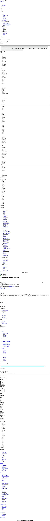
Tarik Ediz (4, 216)
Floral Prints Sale (5, 226)
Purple (3, 189)
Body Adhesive (4, 514)
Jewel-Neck (4, 149)
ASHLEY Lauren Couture (6, 231)
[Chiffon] (1, 400)
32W (46, 48)
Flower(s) (4, 117)
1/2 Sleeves (4, 166)
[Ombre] (1, 394)
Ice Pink (4, 191)
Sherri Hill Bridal (5, 246)
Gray (3, 202)
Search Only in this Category (4, 41)
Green (3, 425)
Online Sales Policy (2, 287)
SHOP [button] (3, 331)
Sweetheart (4, 156)
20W (23, 48)
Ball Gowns (4, 70)
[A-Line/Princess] (2, 410)
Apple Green (4, 182)
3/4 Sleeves (4, 167)
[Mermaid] (2, 411)
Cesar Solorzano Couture (6, 233)
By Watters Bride (5, 255)
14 (28, 47)
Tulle (3, 133)
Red (3, 196)
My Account (3, 4)
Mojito (3, 181)
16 (31, 47)
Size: (1, 282)
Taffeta (3, 132)
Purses (4, 262)
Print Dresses (4, 77)
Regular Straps (4, 174)
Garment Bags (3, 513)
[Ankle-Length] (2, 403)
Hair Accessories (4, 510)
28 (2, 48)
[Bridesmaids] (3, 379)
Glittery (4, 106)
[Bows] (2, 397)
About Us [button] (3, 348)
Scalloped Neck (5, 153)
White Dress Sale (4, 470)
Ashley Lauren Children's (6, 239)
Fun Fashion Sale (5, 225)
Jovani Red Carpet (5, 234)
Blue (3, 187)
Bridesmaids (4, 57)
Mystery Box (5, 221)
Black (3, 201)
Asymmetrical (4, 137)
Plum (3, 195)
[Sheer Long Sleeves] (2, 415)
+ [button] (2, 209)
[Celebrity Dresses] (2, 386)
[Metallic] (1, 393)
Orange (4, 439)
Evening (4, 60)
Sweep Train (4, 142)
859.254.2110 (2, 307)
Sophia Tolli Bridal (5, 247)
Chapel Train (4, 138)
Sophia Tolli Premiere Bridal (6, 248)
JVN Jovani (3, 455)
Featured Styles (4, 452)
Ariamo (4, 254)
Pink (3, 192)
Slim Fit (4, 163)
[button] (3, 14)
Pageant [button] (3, 228)
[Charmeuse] (1, 399)
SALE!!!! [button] (1, 463)
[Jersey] (1, 401)
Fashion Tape (5, 267)
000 (3, 47)
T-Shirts (3, 508)
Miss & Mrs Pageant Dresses (5, 476)
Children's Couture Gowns (6, 238)
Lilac (3, 432)
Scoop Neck (4, 154)
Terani (2, 460)
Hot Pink (4, 193)
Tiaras (4, 263)
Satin (3, 130)
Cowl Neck (4, 147)
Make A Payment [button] (2, 517)
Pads (4, 268)
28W (38, 48)
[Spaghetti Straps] (2, 418)
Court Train (4, 139)
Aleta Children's (5, 241)
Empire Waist (4, 161)
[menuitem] (26, 4)
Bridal (3, 56)
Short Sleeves (4, 169)
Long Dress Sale (5, 224)
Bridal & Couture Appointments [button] (6, 341)
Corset (3, 89)
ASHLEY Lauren (5, 215)
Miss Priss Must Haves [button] (5, 264)
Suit (3, 81)
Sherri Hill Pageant (5, 230)
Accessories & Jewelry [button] (5, 257)
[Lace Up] (2, 390)
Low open (4, 100)
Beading (4, 113)
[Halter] (2, 407)
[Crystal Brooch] (2, 398)
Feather (3, 116)
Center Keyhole (5, 88)
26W (34, 48)
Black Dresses (3, 317)
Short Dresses (4, 79)
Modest (3, 75)
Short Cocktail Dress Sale (6, 223)
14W (12, 48)
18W (20, 48)
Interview (4, 235)
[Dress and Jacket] (2, 383)
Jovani (4, 212)
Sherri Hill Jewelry (5, 259)
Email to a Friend (2, 288)
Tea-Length (4, 143)
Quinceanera (4, 65)
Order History (3, 321)
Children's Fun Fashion (6, 242)
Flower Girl (4, 61)
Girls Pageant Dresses (5, 62)
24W (31, 48)
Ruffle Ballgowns (4, 315)
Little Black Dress (5, 73)
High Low (4, 90)
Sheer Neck (4, 155)
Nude (3, 199)
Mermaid (4, 162)
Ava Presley (4, 218)
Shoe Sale (4, 227)
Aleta (4, 214)
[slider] (44, 366)
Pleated (3, 92)
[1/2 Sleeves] (2, 413)
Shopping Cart (3, 5)
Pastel (3, 109)
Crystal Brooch (4, 115)
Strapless (4, 176)
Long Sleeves (4, 168)
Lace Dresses (4, 72)
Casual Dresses (4, 58)
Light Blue (4, 428)
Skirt (3, 80)
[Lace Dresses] (2, 384)
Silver (3, 203)
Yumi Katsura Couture (6, 252)
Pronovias (4, 250)
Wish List (3, 322)
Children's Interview (5, 243)
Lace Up (4, 99)
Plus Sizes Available (5, 93)
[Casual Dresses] (3, 380)
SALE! (3, 466)
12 (25, 47)
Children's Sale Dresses (5, 468)
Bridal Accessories (5, 260)
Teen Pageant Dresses (6, 232)
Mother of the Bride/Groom (6, 63)
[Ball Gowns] (2, 382)
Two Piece (4, 83)
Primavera (3, 457)
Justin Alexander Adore (6, 251)
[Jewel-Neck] (2, 408)
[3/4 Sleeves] (2, 414)
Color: (1, 283)
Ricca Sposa (4, 253)
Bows (3, 114)
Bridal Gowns (5, 245)
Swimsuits (4, 236)
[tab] (26, 214)
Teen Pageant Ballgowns (5, 310)
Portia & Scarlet (5, 213)
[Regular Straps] (2, 417)
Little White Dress (5, 74)
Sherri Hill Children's (6, 240)
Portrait (3, 152)
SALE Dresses (4, 311)
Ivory (3, 198)
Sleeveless (4, 170)
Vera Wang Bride (5, 249)
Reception (3, 502)
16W (16, 48)
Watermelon (4, 194)
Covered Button (5, 98)
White (3, 446)
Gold (3, 200)
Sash (3, 120)
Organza (4, 129)
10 (22, 47)
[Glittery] (1, 392)
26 (47, 47)
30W (42, 48)
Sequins (4, 121)
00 (6, 47)
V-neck (3, 157)
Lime (3, 183)
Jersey (3, 127)
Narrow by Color (4, 179)
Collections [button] (3, 208)
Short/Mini (4, 141)
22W (27, 48)
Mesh (3, 128)
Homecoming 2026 (4, 453)
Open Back (4, 91)
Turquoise (4, 185)
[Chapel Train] (2, 404)
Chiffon (4, 125)
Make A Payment (5, 270)
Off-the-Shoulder (5, 151)
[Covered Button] (2, 389)
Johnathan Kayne (5, 217)
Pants (3, 76)
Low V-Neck (4, 150)
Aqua (3, 184)
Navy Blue (4, 188)
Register (3, 6)
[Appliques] (2, 396)
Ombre (3, 108)
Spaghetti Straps (5, 175)
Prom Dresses (4, 64)
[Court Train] (2, 405)
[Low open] (2, 391)
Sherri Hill (4, 211)
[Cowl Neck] (2, 406)
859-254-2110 (2, 1)
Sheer (3, 101)
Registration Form (11, 286)
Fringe (3, 118)
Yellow (3, 180)
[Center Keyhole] (2, 387)
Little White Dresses (4, 316)
